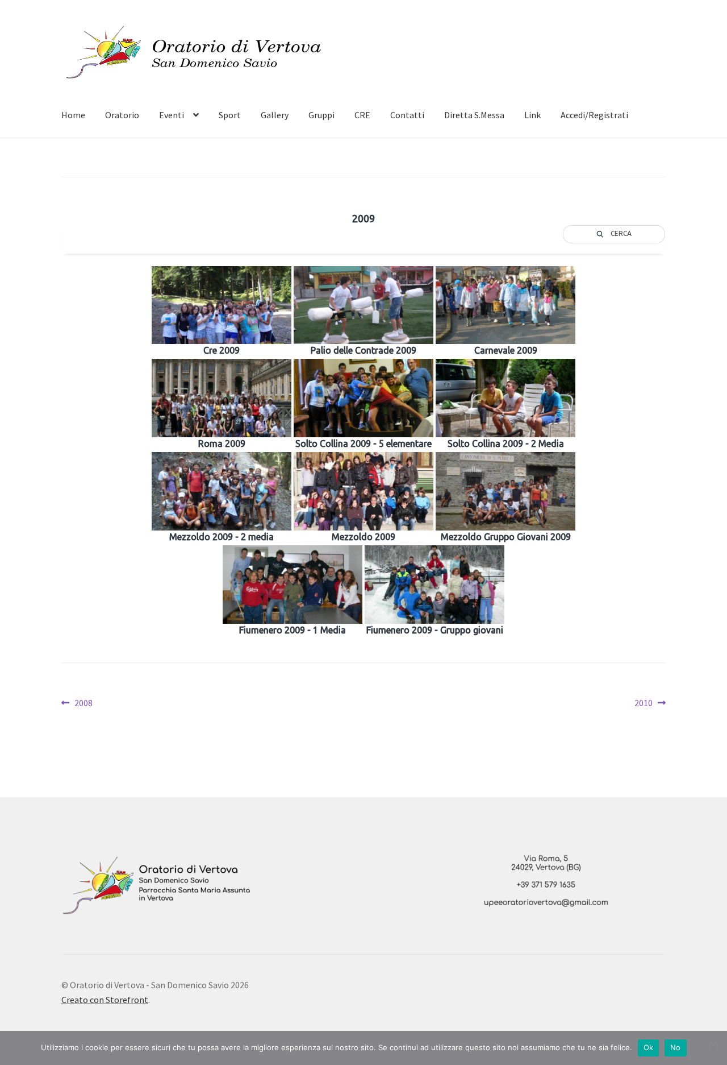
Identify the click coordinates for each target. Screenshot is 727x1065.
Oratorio (122, 115)
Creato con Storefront (104, 999)
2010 (650, 704)
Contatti (407, 115)
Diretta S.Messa (474, 115)
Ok (649, 1047)
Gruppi (321, 115)
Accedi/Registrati (594, 115)
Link (532, 115)
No (675, 1047)
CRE (362, 115)
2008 (83, 704)
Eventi (171, 115)
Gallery (275, 115)
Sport (230, 115)
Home (73, 115)
